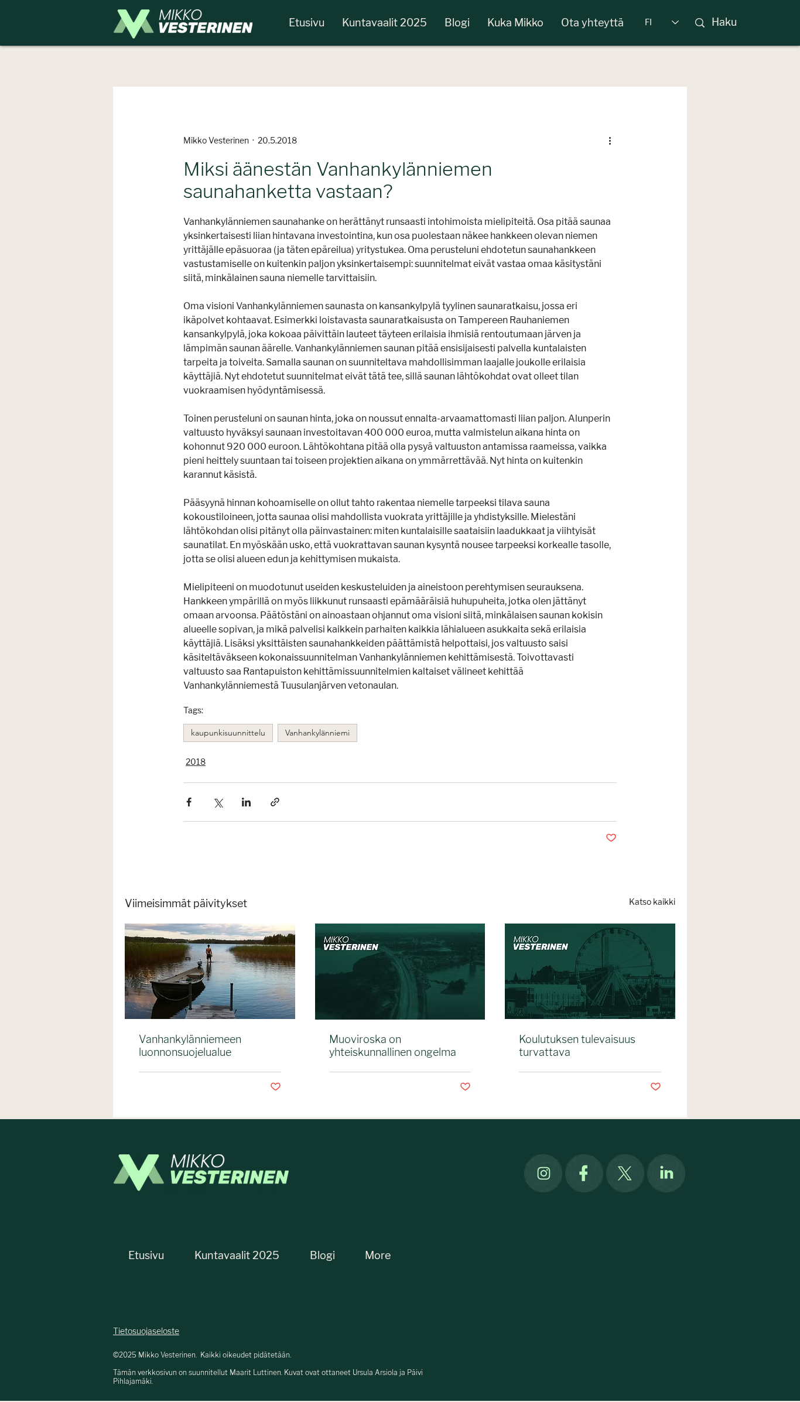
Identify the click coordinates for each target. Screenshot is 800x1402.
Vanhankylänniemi (317, 732)
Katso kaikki (652, 902)
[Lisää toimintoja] (610, 141)
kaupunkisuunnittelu (228, 732)
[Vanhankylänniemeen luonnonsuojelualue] (210, 971)
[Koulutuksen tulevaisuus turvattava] (590, 971)
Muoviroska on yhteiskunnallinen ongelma (392, 1046)
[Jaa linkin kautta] (275, 802)
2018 (196, 762)
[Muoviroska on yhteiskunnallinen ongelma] (400, 972)
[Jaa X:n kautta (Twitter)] (217, 802)
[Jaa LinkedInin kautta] (246, 802)
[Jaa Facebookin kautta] (188, 802)
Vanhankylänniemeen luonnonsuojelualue (190, 1046)
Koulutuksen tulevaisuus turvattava (577, 1046)
